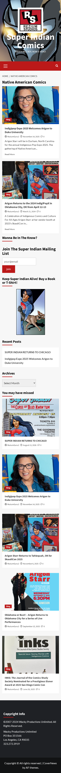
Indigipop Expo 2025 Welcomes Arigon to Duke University (29, 360)
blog (8, 119)
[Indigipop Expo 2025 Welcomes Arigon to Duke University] (30, 105)
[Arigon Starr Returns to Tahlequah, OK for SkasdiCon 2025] (30, 533)
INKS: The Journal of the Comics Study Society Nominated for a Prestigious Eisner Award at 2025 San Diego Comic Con (29, 681)
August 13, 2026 (29, 445)
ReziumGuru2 (13, 136)
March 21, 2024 (29, 211)
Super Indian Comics (31, 41)
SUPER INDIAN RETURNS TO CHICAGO (28, 352)
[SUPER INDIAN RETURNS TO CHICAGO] (30, 417)
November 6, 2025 (30, 563)
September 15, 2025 (31, 626)
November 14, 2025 (31, 136)
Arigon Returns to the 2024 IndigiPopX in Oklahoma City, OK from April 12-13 (28, 205)
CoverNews (50, 763)
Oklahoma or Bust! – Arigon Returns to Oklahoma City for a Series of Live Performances (26, 618)
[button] (5, 65)
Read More (10, 154)
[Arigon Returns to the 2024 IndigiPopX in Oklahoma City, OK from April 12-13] (30, 180)
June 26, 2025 (29, 689)
